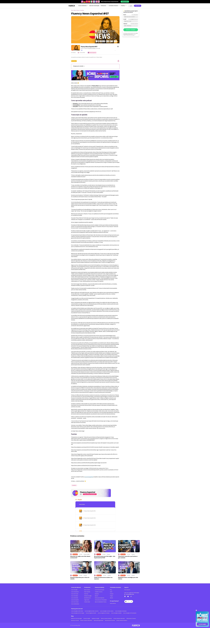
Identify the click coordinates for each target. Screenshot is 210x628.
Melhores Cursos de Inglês (76, 618)
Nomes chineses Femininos (121, 620)
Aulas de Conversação (94, 5)
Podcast (74, 61)
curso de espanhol (89, 476)
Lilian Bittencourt (87, 597)
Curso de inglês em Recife (91, 613)
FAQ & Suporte (127, 589)
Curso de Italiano (74, 595)
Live (99, 554)
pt (128, 601)
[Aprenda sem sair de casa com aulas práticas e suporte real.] (95, 75)
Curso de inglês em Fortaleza (103, 613)
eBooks (111, 597)
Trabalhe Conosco (98, 591)
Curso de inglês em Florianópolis (129, 613)
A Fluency (123, 5)
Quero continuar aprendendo (90, 494)
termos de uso (130, 34)
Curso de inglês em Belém (116, 613)
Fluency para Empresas (99, 597)
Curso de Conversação (99, 589)
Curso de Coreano (75, 601)
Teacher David (87, 601)
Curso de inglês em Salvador (121, 611)
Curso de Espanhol (75, 591)
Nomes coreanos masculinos (86, 620)
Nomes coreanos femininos (106, 618)
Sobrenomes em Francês (110, 620)
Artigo (76, 554)
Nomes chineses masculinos (119, 618)
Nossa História (113, 603)
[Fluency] (72, 6)
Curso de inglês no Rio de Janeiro (106, 611)
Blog (75, 10)
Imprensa (97, 593)
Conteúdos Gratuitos (113, 5)
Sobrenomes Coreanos (131, 618)
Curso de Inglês (74, 589)
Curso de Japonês (75, 599)
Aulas (111, 591)
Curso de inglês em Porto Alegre (77, 613)
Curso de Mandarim (75, 603)
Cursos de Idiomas (82, 5)
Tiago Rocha (86, 599)
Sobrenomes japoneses (98, 620)
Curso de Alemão (74, 597)
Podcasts (78, 10)
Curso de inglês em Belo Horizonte (91, 611)
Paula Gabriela (87, 591)
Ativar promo (125, 1)
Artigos (111, 595)
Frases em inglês (86, 618)
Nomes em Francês (75, 620)
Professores (103, 5)
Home (72, 10)
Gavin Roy (86, 593)
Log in (131, 5)
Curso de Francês (74, 593)
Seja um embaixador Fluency (100, 601)
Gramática (82, 10)
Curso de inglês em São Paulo (77, 611)
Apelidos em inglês (95, 618)
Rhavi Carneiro (87, 589)
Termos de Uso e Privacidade (101, 599)
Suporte (96, 595)
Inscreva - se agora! (130, 29)
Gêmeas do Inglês (87, 595)
